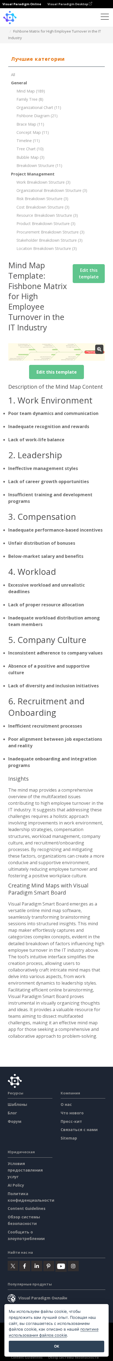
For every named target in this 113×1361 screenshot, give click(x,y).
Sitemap (69, 1138)
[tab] (56, 59)
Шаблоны (17, 1104)
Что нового (72, 1112)
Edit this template (89, 273)
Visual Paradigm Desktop (68, 4)
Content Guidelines (27, 1208)
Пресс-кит (71, 1121)
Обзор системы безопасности (73, 1357)
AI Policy (16, 1185)
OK (56, 1346)
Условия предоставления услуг (25, 1170)
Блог (12, 1112)
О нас (66, 1104)
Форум (14, 1121)
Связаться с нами (79, 1129)
